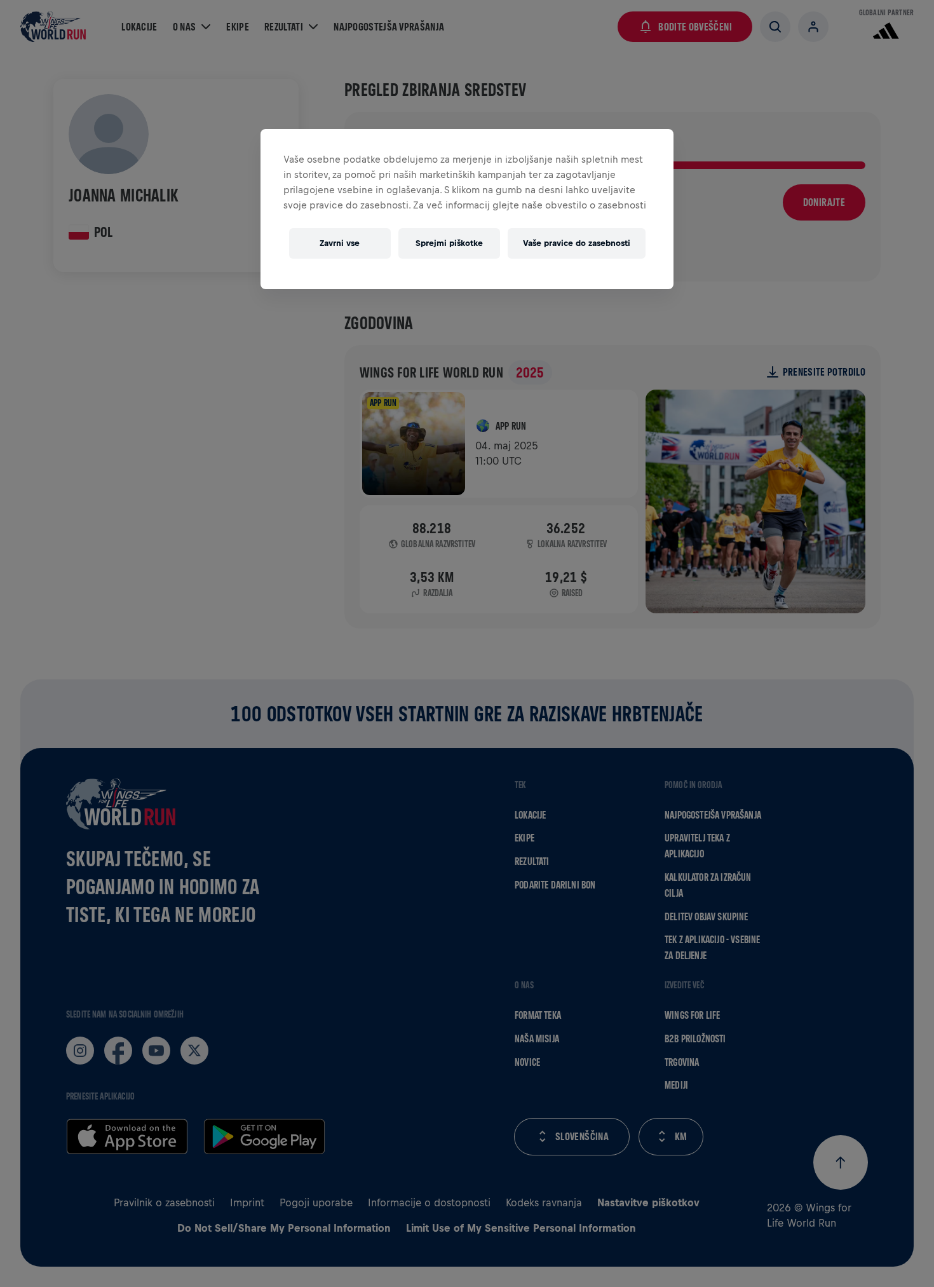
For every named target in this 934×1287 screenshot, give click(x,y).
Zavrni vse (340, 243)
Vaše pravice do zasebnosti (576, 243)
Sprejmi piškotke (449, 243)
